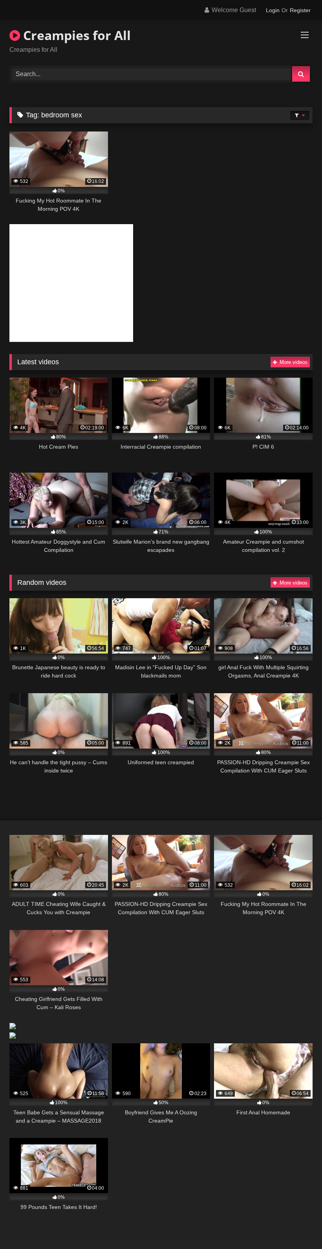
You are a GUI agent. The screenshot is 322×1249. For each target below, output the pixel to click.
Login (273, 10)
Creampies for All (75, 35)
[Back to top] (297, 1225)
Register (300, 10)
